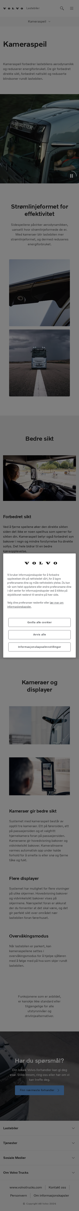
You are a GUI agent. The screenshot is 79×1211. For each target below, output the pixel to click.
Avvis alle (39, 634)
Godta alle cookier (39, 622)
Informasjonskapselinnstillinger (39, 646)
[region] (39, 605)
